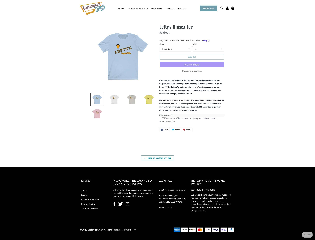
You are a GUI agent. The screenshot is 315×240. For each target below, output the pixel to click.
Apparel (131, 8)
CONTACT (181, 8)
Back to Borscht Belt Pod (159, 158)
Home (121, 8)
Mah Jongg (157, 8)
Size (195, 44)
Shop (83, 190)
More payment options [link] (192, 71)
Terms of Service (89, 208)
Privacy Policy (88, 204)
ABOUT (170, 8)
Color (162, 44)
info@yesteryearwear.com (172, 190)
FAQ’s (84, 195)
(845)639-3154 (165, 207)
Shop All (209, 8)
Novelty (143, 8)
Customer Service (90, 199)
